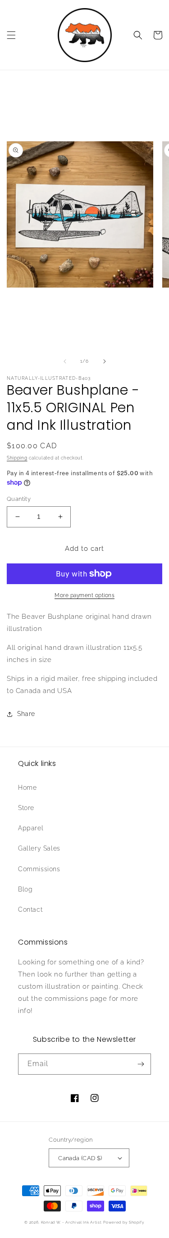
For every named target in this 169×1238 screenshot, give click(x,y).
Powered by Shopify (124, 1222)
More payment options (84, 595)
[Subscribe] (141, 1064)
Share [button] (26, 713)
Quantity (19, 498)
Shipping (17, 457)
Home (27, 787)
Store (26, 807)
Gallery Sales (39, 848)
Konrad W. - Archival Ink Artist (71, 1222)
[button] (11, 35)
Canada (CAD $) (80, 1158)
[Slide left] (65, 361)
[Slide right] (104, 361)
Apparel (30, 828)
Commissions (39, 869)
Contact (30, 909)
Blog (25, 889)
